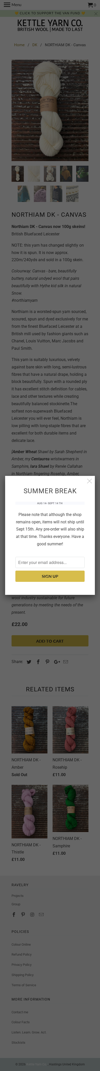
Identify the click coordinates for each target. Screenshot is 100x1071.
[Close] (89, 481)
